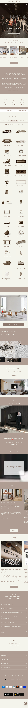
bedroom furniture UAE (8, 502)
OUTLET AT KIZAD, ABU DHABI (14, 472)
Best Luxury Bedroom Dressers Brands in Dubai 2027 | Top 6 (11, 506)
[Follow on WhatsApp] (22, 675)
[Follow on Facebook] (2, 675)
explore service (13, 32)
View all (14, 62)
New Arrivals (18, 42)
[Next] (24, 308)
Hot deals (8, 42)
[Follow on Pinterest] (8, 675)
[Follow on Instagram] (5, 675)
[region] (14, 20)
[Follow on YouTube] (12, 675)
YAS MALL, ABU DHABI (14, 469)
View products (13, 324)
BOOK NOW (14, 447)
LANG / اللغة (13, 681)
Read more (11, 518)
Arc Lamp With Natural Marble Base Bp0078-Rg (14, 57)
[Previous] (2, 308)
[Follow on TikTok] (15, 675)
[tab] (2, 121)
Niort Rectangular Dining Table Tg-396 (4, 57)
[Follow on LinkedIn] (19, 675)
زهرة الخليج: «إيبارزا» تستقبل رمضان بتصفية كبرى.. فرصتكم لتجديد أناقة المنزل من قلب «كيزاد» (11, 571)
